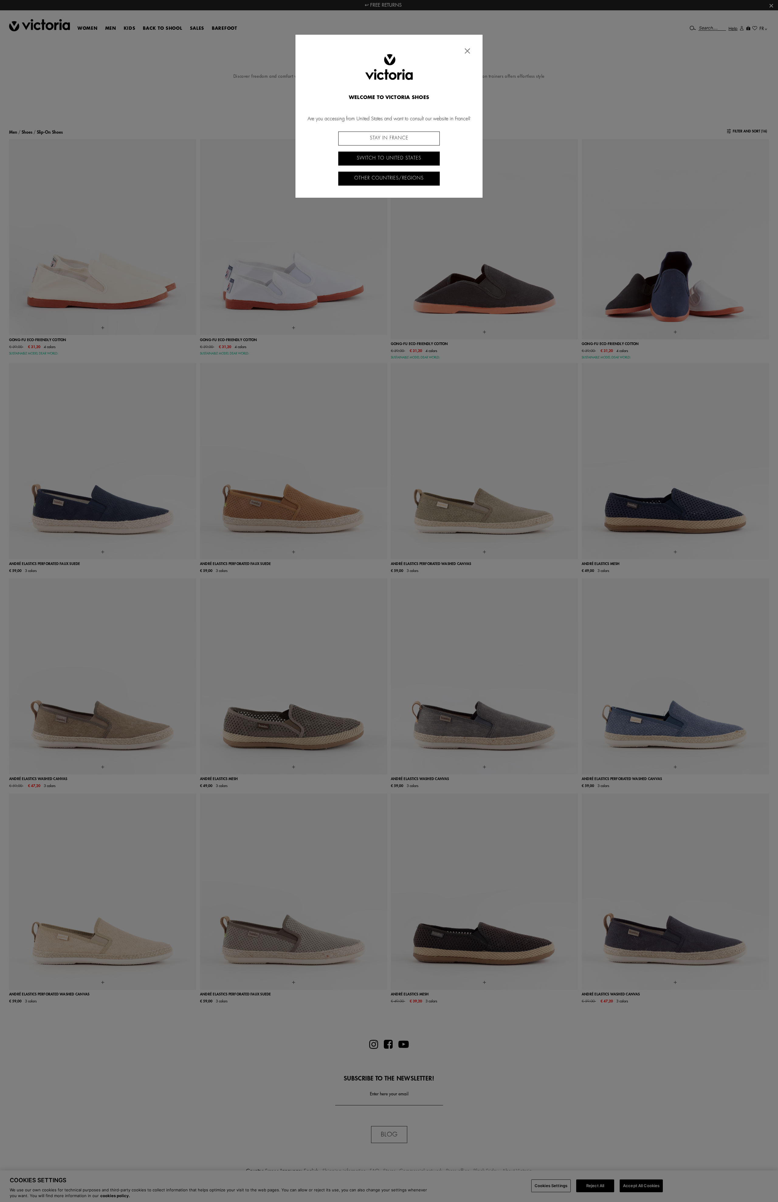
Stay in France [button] (389, 138)
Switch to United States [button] (389, 158)
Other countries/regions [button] (389, 178)
